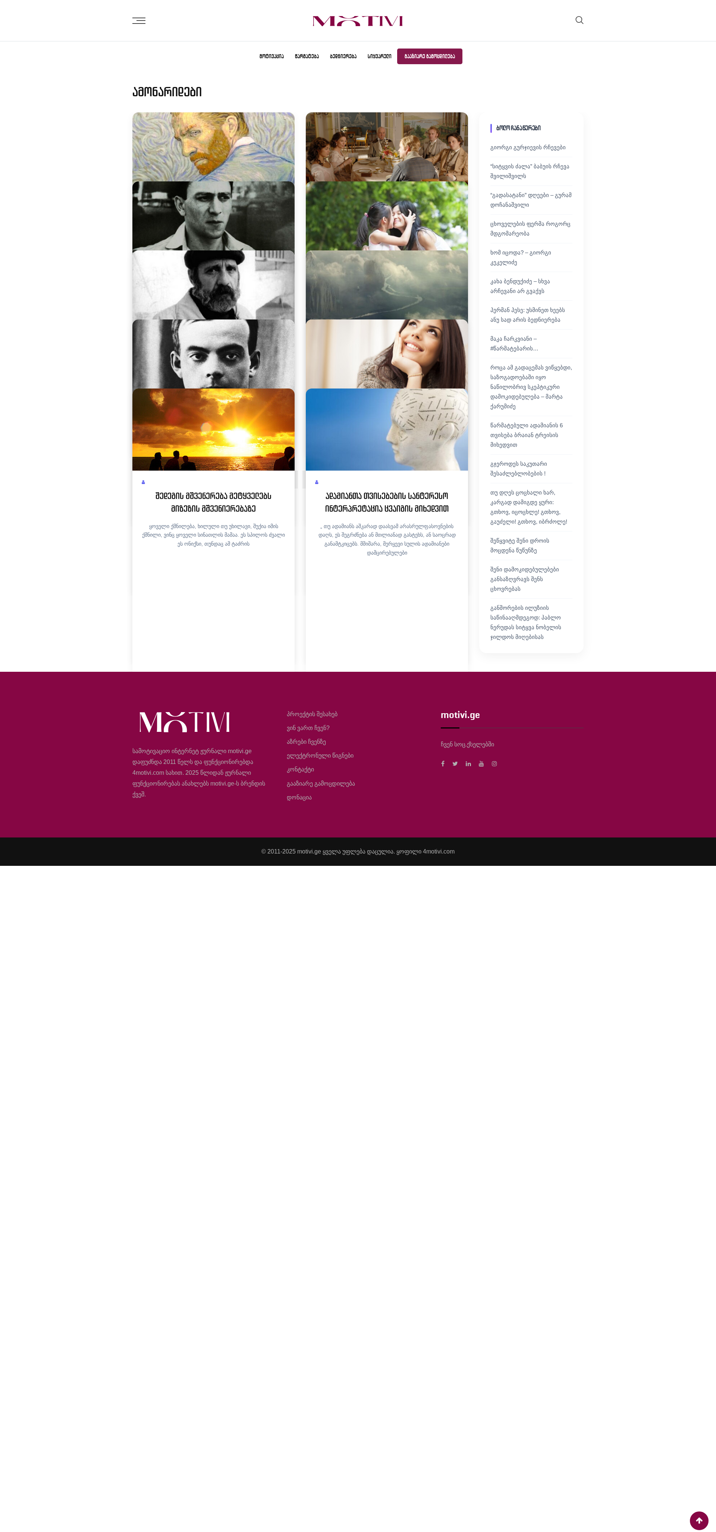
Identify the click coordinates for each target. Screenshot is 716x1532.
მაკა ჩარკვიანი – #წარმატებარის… (514, 344)
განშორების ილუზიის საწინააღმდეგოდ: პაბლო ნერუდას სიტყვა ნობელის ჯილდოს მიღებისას (525, 622)
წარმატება (307, 56)
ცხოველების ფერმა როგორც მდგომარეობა (530, 229)
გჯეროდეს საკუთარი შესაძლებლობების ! (518, 469)
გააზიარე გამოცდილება (430, 56)
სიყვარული (380, 56)
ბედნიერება (343, 56)
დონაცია (299, 797)
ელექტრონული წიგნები (320, 755)
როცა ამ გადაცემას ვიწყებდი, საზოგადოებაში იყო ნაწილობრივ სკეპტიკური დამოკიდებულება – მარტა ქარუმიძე (531, 386)
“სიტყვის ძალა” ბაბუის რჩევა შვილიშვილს (529, 171)
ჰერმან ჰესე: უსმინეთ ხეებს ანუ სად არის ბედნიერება (527, 315)
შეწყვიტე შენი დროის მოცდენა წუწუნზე (519, 545)
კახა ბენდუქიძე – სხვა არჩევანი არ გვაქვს (520, 286)
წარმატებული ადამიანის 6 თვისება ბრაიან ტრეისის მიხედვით (526, 435)
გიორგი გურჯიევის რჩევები (528, 147)
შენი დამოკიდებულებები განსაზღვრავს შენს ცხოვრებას (524, 579)
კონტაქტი (300, 769)
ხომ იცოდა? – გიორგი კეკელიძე (520, 257)
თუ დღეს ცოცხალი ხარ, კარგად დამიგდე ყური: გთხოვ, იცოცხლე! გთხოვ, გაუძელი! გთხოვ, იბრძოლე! (528, 507)
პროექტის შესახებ (312, 714)
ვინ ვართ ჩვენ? (308, 728)
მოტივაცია (272, 56)
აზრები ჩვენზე (306, 742)
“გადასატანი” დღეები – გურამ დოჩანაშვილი (531, 200)
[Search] (579, 20)
